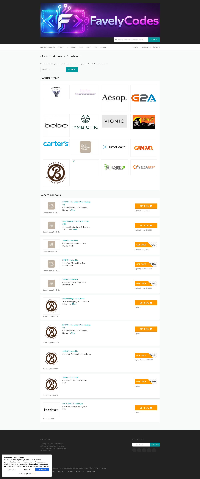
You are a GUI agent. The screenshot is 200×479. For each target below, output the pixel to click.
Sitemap (52, 471)
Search (154, 39)
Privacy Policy (91, 471)
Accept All (42, 469)
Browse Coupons (47, 47)
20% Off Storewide (70, 240)
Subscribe (155, 444)
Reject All (27, 469)
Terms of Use (79, 471)
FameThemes (101, 468)
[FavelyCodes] (100, 20)
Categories (71, 47)
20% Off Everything (70, 279)
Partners (61, 471)
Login (157, 47)
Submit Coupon (100, 47)
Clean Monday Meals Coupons (51, 213)
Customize (12, 469)
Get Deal (145, 206)
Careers (70, 471)
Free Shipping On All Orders (73, 298)
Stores (61, 47)
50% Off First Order (70, 377)
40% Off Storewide (70, 351)
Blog (81, 47)
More (73, 210)
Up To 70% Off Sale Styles (72, 403)
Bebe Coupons (48, 419)
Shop (88, 47)
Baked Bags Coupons (50, 316)
